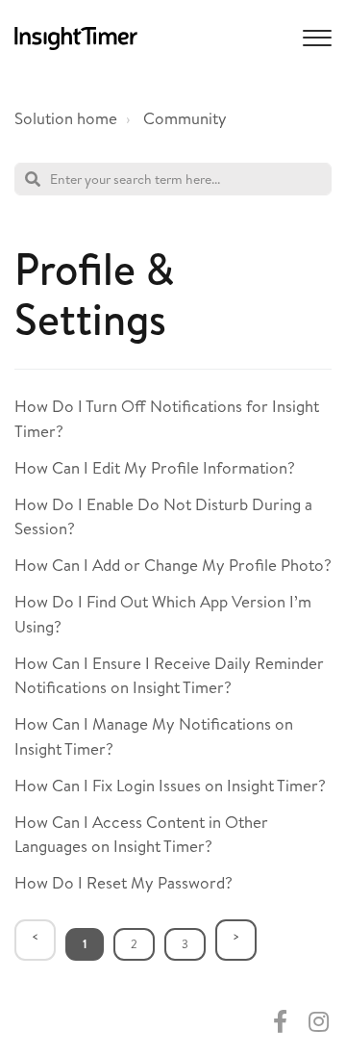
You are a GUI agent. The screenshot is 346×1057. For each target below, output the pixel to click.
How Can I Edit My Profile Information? (154, 467)
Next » (236, 940)
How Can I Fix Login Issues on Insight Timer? (170, 785)
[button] (314, 36)
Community (185, 118)
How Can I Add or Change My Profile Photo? (173, 565)
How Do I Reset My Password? (123, 882)
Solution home (65, 118)
